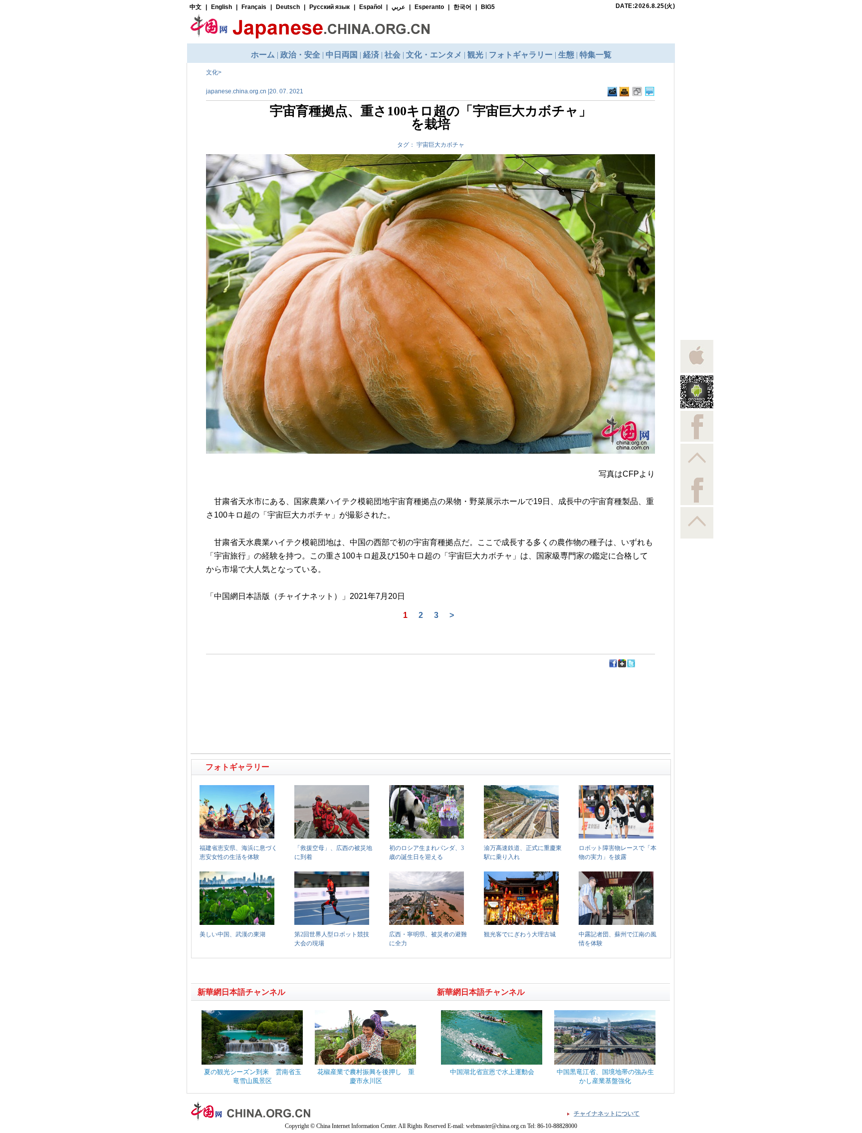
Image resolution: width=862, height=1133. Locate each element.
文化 (212, 72)
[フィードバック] (612, 94)
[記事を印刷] (624, 94)
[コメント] (649, 94)
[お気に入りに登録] (637, 94)
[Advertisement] (311, 691)
